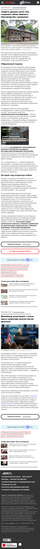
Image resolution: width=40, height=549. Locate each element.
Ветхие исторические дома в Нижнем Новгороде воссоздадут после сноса (23, 290)
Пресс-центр (27, 477)
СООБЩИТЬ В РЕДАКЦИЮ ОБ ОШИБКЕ (15, 490)
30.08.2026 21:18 (6, 312)
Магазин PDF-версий (18, 479)
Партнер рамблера (17, 540)
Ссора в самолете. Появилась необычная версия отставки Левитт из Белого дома (23, 462)
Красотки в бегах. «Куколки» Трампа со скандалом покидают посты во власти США (21, 456)
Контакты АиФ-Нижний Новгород (15, 487)
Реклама (4, 479)
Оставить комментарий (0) (20, 251)
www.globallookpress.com (24, 350)
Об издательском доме (10, 477)
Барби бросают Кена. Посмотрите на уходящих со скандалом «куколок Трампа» (22, 444)
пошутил (9, 403)
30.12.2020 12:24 (6, 7)
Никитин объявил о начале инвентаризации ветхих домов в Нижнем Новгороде (22, 284)
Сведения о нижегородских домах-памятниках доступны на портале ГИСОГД (22, 296)
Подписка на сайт (8, 484)
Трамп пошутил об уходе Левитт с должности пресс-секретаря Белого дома (22, 450)
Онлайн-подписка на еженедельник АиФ (18, 482)
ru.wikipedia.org (26, 49)
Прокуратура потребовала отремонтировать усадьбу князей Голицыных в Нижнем (22, 302)
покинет (33, 396)
